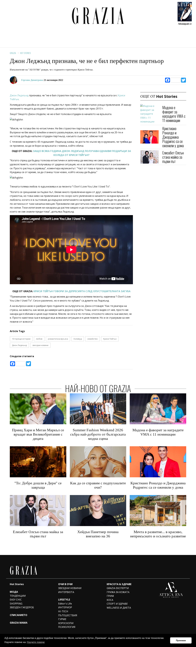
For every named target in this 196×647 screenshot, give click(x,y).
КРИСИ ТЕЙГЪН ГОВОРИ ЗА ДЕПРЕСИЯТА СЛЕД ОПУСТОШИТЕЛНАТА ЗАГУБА (82, 291)
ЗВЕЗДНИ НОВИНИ (69, 588)
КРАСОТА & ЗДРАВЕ (119, 584)
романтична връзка (58, 338)
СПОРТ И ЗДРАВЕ (117, 603)
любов (39, 338)
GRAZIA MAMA (18, 622)
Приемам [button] (181, 640)
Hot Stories (25, 53)
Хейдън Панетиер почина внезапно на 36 (98, 534)
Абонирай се (185, 23)
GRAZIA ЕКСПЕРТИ (118, 588)
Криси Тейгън (110, 338)
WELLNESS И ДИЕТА (119, 607)
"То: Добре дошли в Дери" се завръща (38, 485)
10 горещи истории (21, 338)
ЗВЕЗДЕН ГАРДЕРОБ (22, 607)
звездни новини (40, 345)
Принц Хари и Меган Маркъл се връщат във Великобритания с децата (38, 434)
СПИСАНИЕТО (18, 615)
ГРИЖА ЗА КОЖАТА (118, 592)
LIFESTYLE (64, 599)
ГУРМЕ (62, 619)
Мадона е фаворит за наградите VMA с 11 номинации (173, 114)
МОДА (14, 591)
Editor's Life (65, 603)
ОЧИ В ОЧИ (65, 584)
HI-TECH (63, 611)
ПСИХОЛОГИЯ (66, 627)
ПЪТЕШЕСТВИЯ (67, 615)
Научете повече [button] (36, 642)
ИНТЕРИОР (65, 607)
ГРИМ (110, 596)
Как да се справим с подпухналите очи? (98, 485)
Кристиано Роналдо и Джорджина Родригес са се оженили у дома (173, 137)
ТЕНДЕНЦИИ (18, 595)
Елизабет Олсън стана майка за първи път (173, 157)
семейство (92, 338)
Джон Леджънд (19, 95)
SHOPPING (16, 603)
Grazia (13, 53)
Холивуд (78, 338)
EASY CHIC (16, 599)
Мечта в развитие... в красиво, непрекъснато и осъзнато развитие (158, 534)
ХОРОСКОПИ (66, 623)
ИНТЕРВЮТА (66, 592)
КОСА (110, 600)
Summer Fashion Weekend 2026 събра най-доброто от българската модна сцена (98, 434)
